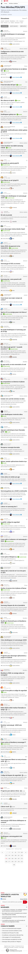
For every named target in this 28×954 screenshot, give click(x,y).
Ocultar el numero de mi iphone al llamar (13, 588)
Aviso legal (21, 947)
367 (19, 858)
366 (15, 858)
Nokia (12, 22)
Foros (5, 3)
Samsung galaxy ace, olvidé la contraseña (14, 491)
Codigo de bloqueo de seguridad (11, 775)
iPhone (5, 22)
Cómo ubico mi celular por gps (10, 477)
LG (9, 22)
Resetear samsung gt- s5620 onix (11, 725)
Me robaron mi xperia (7, 100)
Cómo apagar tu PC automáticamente (11, 937)
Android (7, 21)
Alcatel (2, 21)
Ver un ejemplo (23, 899)
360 (15, 855)
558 (14, 864)
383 (6, 861)
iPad (2, 22)
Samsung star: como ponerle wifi (11, 279)
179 (19, 852)
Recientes (5, 26)
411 (9, 861)
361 (19, 855)
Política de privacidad (8, 947)
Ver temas (9, 14)
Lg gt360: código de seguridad (10, 522)
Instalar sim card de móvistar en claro (12, 399)
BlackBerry (12, 21)
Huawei (21, 21)
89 (15, 852)
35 (12, 852)
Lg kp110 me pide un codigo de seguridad (14, 690)
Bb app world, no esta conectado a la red (13, 364)
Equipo (13, 946)
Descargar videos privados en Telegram (11, 941)
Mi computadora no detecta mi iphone (13, 381)
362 (22, 855)
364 (9, 858)
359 (12, 855)
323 (6, 855)
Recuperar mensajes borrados (10, 447)
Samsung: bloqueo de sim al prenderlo (13, 605)
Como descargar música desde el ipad (13, 229)
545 (22, 861)
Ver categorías (4, 14)
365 (12, 858)
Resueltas (24, 26)
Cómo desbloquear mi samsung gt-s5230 (14, 640)
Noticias (4, 899)
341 (9, 855)
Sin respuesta (14, 26)
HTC (17, 21)
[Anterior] (2, 852)
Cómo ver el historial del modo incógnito (11, 928)
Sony (22, 22)
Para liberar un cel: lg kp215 (9, 180)
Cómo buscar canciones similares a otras (12, 930)
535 (19, 861)
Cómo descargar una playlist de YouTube (12, 939)
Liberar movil (5, 806)
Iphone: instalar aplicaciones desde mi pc (14, 461)
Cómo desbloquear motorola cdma (12, 414)
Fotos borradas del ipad (8, 85)
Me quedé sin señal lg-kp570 (10, 163)
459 (12, 861)
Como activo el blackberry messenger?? (13, 742)
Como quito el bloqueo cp (9, 557)
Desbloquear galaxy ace (8, 114)
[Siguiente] (25, 852)
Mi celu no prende (6, 215)
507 (15, 861)
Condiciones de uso (19, 946)
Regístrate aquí (7, 946)
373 (22, 858)
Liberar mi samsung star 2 (9, 506)
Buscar (24, 18)
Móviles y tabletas (13, 3)
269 (22, 852)
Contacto (16, 947)
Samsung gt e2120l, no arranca (10, 263)
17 (9, 852)
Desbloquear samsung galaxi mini (11, 836)
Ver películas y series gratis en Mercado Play (12, 935)
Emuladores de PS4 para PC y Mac (10, 932)
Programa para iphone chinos (10, 791)
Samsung (17, 22)
